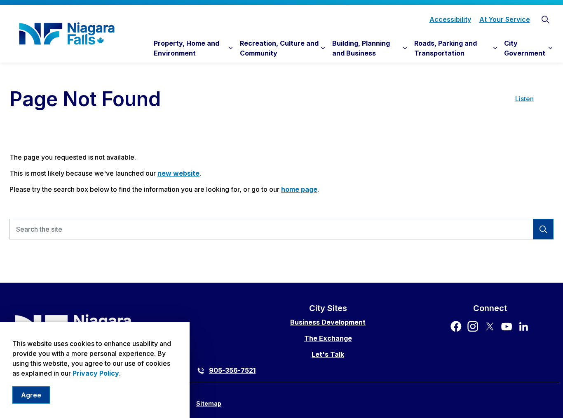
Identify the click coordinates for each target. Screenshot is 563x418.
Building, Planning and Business (361, 48)
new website (178, 173)
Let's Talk (328, 354)
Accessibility (450, 19)
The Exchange (328, 338)
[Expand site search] (545, 19)
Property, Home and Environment (186, 48)
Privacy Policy (96, 373)
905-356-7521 (232, 370)
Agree (31, 395)
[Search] (543, 229)
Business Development (328, 322)
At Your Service (504, 19)
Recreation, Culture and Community (279, 48)
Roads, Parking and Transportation (445, 48)
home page (299, 189)
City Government (524, 48)
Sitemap (208, 403)
